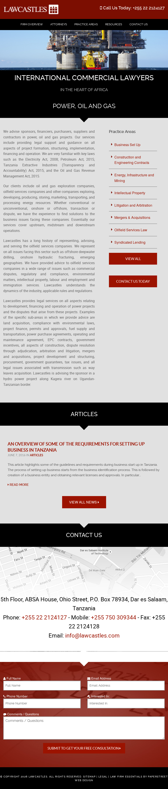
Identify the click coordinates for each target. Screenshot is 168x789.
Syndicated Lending (129, 242)
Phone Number (17, 696)
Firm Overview (32, 24)
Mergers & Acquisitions (132, 217)
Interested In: (100, 696)
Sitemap (89, 776)
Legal (102, 776)
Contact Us (139, 24)
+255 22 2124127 (149, 7)
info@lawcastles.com (92, 635)
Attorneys (58, 24)
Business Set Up (127, 144)
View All (133, 259)
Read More (19, 485)
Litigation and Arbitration (133, 205)
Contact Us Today (133, 281)
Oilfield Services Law (130, 229)
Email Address (100, 678)
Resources (113, 24)
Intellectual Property (129, 192)
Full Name (13, 678)
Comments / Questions (22, 714)
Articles (36, 455)
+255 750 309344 (113, 617)
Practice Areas (86, 24)
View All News (83, 502)
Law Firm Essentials (126, 776)
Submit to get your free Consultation (83, 748)
